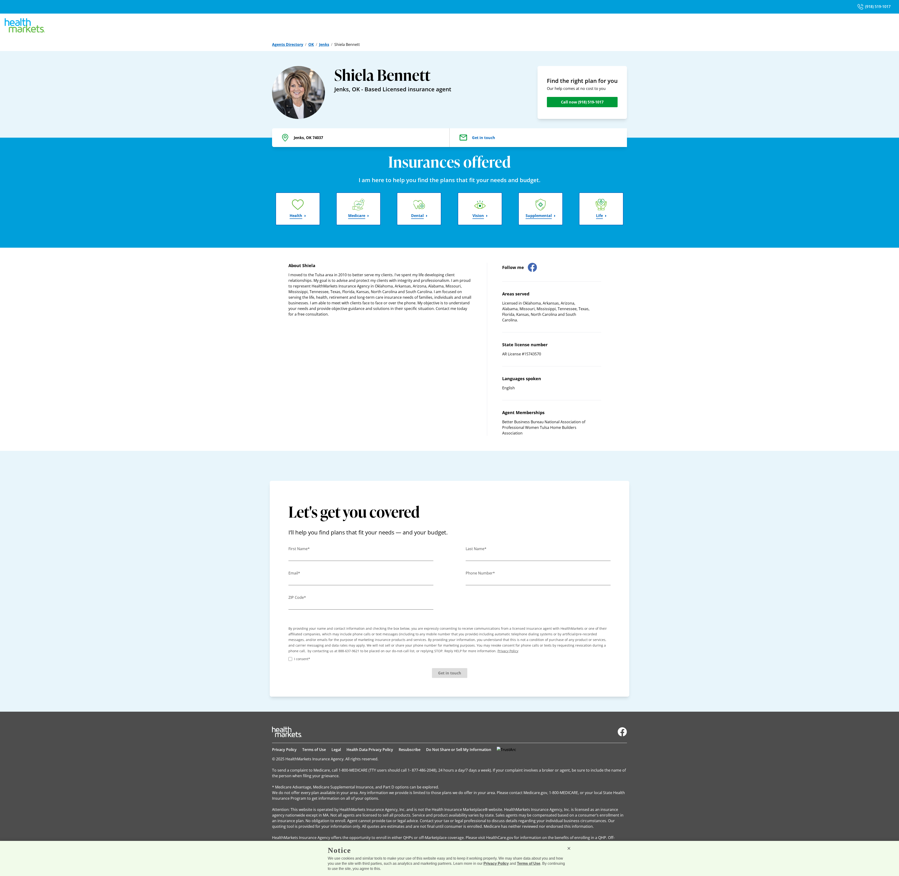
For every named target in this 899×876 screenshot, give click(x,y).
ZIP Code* (297, 597)
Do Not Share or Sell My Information (458, 749)
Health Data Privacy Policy (369, 749)
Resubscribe (409, 749)
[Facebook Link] (622, 731)
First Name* (299, 548)
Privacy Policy (284, 749)
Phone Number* (480, 573)
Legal (336, 749)
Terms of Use (314, 749)
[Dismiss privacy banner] (569, 848)
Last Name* (476, 548)
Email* (294, 573)
